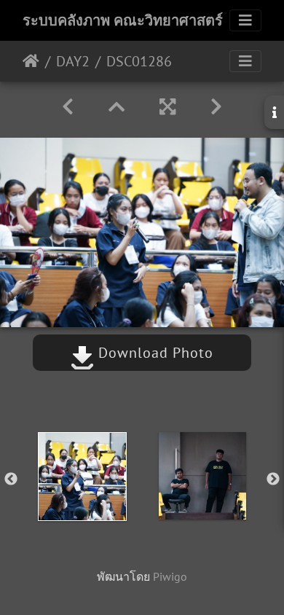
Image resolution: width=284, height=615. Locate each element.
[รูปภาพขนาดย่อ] (116, 107)
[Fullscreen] (167, 107)
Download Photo (153, 352)
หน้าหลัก (31, 61)
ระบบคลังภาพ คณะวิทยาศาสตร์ (123, 20)
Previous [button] (11, 479)
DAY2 (73, 61)
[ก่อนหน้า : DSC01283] (67, 107)
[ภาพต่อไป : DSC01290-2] (216, 107)
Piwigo (170, 576)
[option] (82, 476)
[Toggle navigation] (245, 20)
